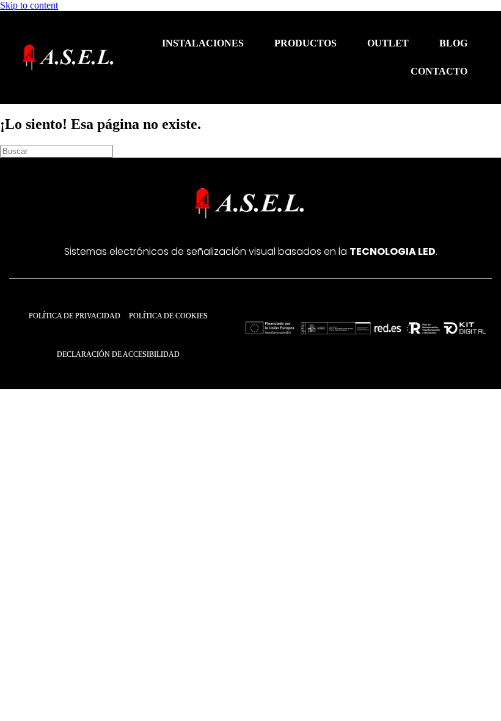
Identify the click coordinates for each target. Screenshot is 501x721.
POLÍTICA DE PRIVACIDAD (74, 316)
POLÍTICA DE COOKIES (168, 316)
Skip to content (29, 5)
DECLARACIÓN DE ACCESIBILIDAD (118, 354)
